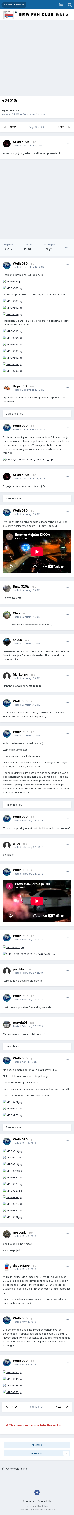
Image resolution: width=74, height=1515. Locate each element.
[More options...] (67, 143)
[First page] (5, 127)
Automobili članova (34, 113)
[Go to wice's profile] (7, 845)
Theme (27, 1501)
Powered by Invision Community (37, 1509)
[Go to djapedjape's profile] (7, 1267)
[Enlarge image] (12, 281)
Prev (12, 127)
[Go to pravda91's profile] (7, 1024)
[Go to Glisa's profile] (7, 615)
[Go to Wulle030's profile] (7, 265)
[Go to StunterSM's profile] (7, 143)
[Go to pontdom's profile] (7, 971)
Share (38, 1444)
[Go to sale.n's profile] (7, 642)
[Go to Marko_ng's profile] (7, 676)
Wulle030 (12, 110)
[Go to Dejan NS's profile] (7, 388)
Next (61, 127)
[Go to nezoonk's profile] (7, 1234)
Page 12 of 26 (37, 127)
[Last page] (69, 127)
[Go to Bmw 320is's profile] (7, 588)
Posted (28, 145)
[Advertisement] (37, 59)
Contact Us (44, 1501)
